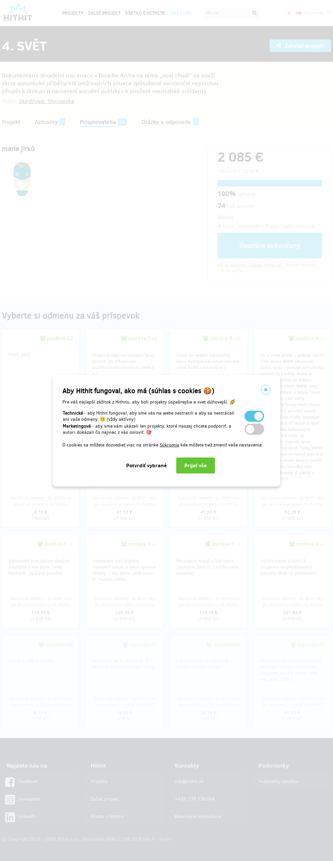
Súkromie (169, 445)
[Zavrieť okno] (266, 389)
